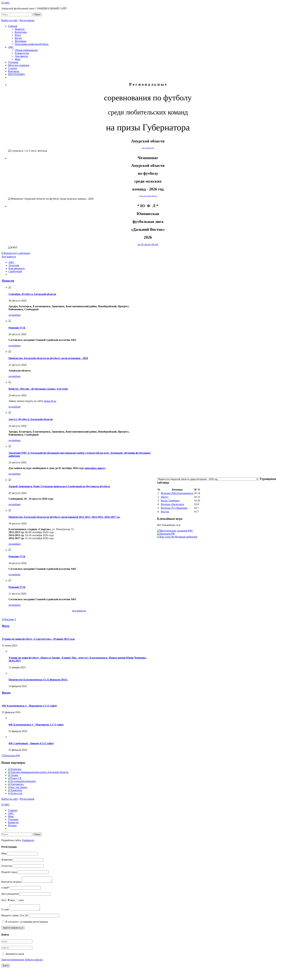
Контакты (13, 71)
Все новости (9, 256)
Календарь (21, 32)
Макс (18, 59)
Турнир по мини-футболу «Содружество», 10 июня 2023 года (38, 639)
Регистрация (27, 20)
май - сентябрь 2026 (148, 148)
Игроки (12, 825)
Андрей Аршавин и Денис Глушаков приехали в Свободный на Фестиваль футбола (59, 486)
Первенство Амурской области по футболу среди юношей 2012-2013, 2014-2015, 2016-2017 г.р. (64, 517)
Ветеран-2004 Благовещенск (177, 493)
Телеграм (14, 265)
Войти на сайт (9, 20)
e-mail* (5, 887)
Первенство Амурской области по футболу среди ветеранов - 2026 (48, 358)
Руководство (22, 53)
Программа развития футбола (32, 44)
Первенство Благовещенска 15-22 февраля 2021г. (38, 679)
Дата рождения (10, 893)
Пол (3, 900)
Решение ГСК (17, 327)
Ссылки (12, 68)
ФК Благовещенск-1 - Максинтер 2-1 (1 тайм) (36, 724)
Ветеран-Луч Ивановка (174, 508)
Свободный (15, 271)
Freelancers (28, 840)
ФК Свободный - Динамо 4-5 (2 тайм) (31, 743)
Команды (13, 822)
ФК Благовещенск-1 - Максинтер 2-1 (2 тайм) (29, 705)
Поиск (37, 14)
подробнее (15, 315)
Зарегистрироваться (13, 927)
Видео (18, 38)
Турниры (13, 62)
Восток (165, 511)
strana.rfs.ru (50, 401)
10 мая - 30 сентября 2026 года (148, 196)
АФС (11, 47)
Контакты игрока (11, 881)
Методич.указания (18, 65)
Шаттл (164, 496)
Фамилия (6, 859)
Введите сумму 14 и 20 (14, 915)
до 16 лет (142, 244)
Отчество (6, 865)
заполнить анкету (95, 468)
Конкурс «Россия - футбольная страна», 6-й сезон (38, 388)
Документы (21, 56)
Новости (20, 29)
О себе (5, 909)
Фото (18, 35)
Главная (12, 26)
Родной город (9, 872)
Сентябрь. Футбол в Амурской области (32, 294)
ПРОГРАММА (16, 74)
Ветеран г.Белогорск (172, 504)
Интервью (20, 41)
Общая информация (26, 50)
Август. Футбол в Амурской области (31, 419)
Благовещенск (17, 268)
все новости (79, 610)
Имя (3, 853)
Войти (6, 965)
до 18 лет (153, 244)
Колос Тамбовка (170, 500)
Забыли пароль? (34, 959)
